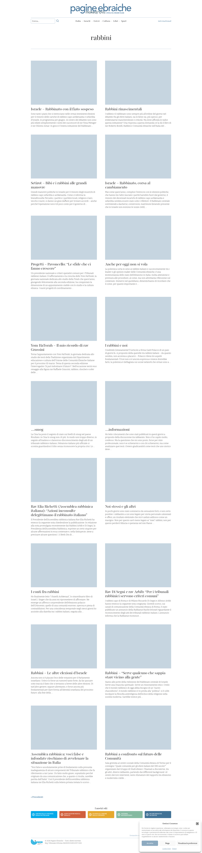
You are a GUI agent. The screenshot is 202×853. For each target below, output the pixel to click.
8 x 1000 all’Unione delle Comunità (99, 814)
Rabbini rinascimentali (123, 109)
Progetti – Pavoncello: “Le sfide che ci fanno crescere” (61, 266)
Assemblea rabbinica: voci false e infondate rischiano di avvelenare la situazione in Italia (59, 758)
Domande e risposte (137, 836)
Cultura (106, 21)
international (164, 21)
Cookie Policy (166, 848)
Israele (87, 21)
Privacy (174, 848)
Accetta (150, 843)
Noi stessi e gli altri (120, 506)
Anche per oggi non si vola (126, 264)
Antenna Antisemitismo (126, 814)
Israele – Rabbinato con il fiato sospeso (62, 109)
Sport (123, 21)
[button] (197, 824)
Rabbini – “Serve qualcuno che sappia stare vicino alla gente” (135, 675)
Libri (115, 21)
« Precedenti (37, 797)
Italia (78, 21)
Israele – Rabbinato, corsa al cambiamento (127, 185)
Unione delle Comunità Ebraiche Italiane (44, 814)
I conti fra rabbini (45, 591)
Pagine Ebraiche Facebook (155, 814)
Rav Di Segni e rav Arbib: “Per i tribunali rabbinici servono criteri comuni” (137, 593)
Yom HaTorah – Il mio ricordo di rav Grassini (59, 347)
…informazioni (117, 429)
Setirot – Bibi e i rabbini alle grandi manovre (59, 185)
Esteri (97, 21)
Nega (167, 843)
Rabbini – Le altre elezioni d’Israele (59, 672)
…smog (37, 429)
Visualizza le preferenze (187, 843)
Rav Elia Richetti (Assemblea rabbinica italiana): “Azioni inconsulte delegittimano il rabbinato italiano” (62, 510)
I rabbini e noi (116, 345)
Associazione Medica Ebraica (72, 814)
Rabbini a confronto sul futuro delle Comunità (133, 756)
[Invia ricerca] (57, 21)
